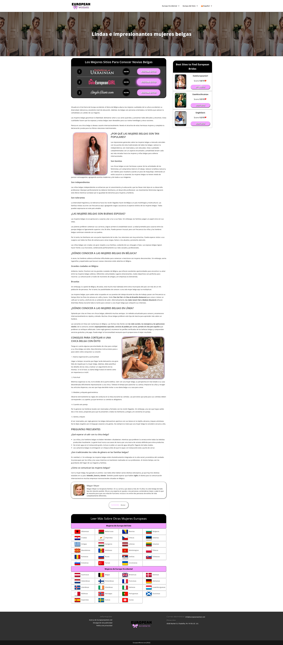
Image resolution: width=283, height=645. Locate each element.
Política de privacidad (104, 625)
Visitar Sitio (148, 71)
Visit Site (200, 87)
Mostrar (123, 505)
